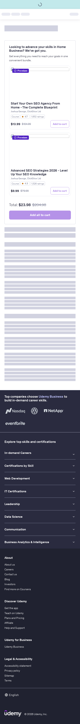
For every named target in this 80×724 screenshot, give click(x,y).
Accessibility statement (17, 665)
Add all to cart (40, 215)
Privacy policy (12, 670)
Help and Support (14, 628)
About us (9, 564)
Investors (9, 584)
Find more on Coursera (17, 589)
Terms (8, 680)
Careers (9, 569)
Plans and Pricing (14, 618)
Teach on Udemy (14, 613)
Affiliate (8, 622)
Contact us (10, 574)
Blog (7, 579)
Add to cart (60, 124)
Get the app (11, 608)
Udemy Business (51, 396)
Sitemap (9, 675)
